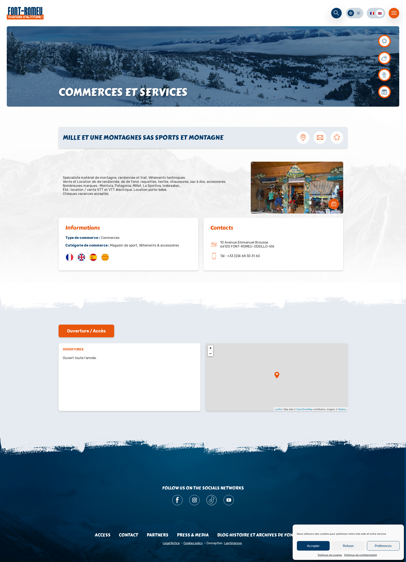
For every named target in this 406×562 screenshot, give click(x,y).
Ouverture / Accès (86, 330)
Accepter (313, 546)
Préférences (383, 546)
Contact (128, 535)
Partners (157, 535)
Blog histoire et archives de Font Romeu (264, 535)
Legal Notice (171, 543)
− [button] (210, 353)
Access (102, 535)
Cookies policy (193, 543)
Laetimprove (233, 543)
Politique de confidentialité (360, 555)
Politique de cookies (330, 555)
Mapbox (342, 409)
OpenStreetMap (304, 409)
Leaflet (278, 409)
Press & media (193, 535)
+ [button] (210, 348)
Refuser (348, 546)
